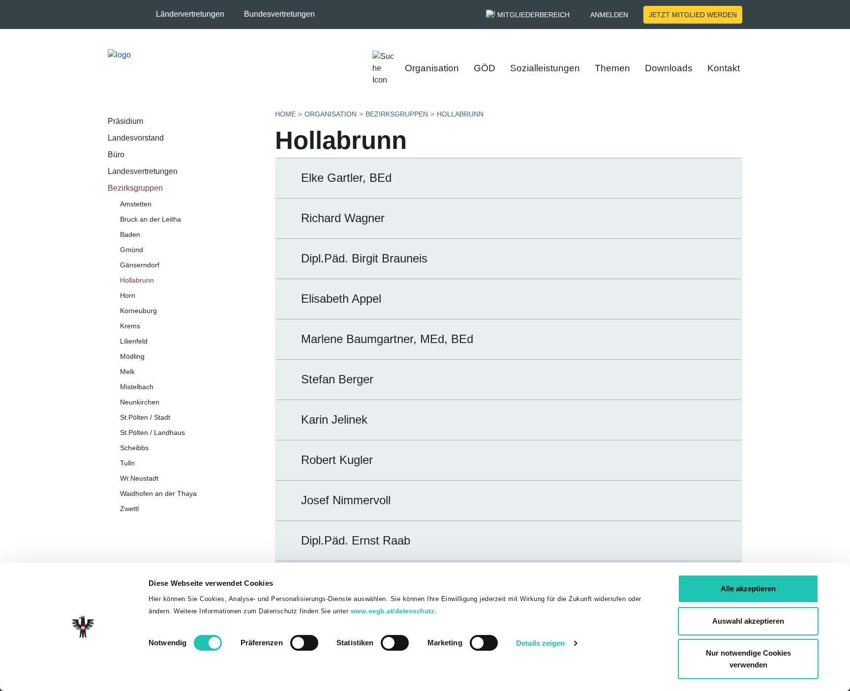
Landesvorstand (136, 138)
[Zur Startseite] (194, 68)
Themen (612, 68)
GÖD (484, 68)
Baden (130, 234)
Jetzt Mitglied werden (693, 15)
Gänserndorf (139, 265)
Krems (130, 326)
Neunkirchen (139, 402)
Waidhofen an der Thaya (158, 493)
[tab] (508, 178)
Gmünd (131, 250)
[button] (195, 14)
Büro (116, 154)
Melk (127, 371)
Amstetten (136, 204)
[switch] (304, 643)
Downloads (669, 68)
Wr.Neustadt (139, 478)
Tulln (127, 463)
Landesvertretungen (143, 171)
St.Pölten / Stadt (145, 417)
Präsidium (125, 121)
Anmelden (609, 15)
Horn (127, 295)
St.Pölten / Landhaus (152, 432)
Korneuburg (138, 311)
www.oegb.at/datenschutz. (394, 611)
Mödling (132, 356)
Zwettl (129, 509)
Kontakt (723, 68)
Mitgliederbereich (533, 15)
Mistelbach (136, 387)
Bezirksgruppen (135, 188)
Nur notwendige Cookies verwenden (748, 659)
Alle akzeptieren (748, 588)
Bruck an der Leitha (150, 219)
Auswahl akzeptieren (748, 621)
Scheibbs (134, 448)
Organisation (432, 68)
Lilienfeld (134, 341)
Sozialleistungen (545, 68)
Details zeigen (540, 643)
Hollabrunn (137, 280)
